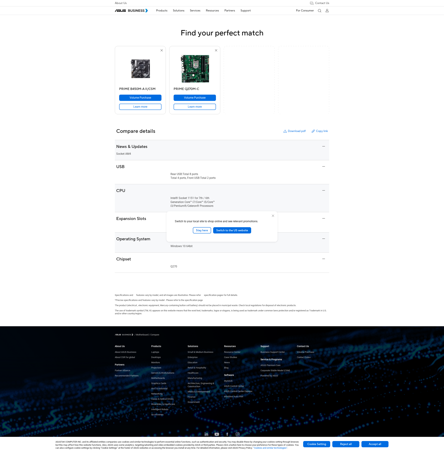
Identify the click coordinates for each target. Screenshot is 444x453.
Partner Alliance (122, 370)
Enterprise (193, 357)
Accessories (157, 414)
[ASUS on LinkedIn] (206, 434)
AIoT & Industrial (159, 388)
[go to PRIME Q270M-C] (195, 69)
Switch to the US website (232, 230)
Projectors (156, 367)
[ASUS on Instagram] (237, 434)
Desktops (156, 357)
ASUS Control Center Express (238, 391)
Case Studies (230, 357)
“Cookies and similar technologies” (270, 448)
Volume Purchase (305, 352)
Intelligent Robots (159, 409)
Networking (157, 393)
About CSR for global (125, 357)
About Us (121, 3)
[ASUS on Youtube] (217, 434)
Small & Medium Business (200, 352)
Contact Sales (304, 357)
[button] (319, 10)
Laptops (155, 352)
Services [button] (195, 10)
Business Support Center (273, 352)
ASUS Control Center (234, 386)
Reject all (346, 444)
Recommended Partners (127, 375)
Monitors (155, 362)
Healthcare (193, 373)
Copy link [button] (322, 131)
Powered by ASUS (269, 375)
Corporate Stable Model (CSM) (275, 370)
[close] (273, 215)
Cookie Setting (316, 444)
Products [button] (161, 10)
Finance (191, 397)
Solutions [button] (178, 10)
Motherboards (158, 378)
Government (194, 402)
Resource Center (232, 352)
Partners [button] (229, 10)
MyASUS (228, 381)
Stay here (202, 230)
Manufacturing (195, 378)
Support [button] (246, 10)
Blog (226, 367)
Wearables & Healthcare (163, 404)
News (227, 362)
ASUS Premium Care (270, 365)
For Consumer (305, 10)
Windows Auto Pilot (233, 396)
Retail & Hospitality (197, 367)
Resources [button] (212, 10)
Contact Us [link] (322, 3)
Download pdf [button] (297, 131)
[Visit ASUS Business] (125, 335)
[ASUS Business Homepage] (131, 10)
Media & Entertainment (199, 391)
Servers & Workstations (162, 373)
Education (192, 362)
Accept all (375, 444)
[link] (140, 107)
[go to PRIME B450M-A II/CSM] (140, 69)
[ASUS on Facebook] (227, 434)
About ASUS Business (125, 352)
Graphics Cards (158, 383)
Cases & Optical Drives (162, 399)
